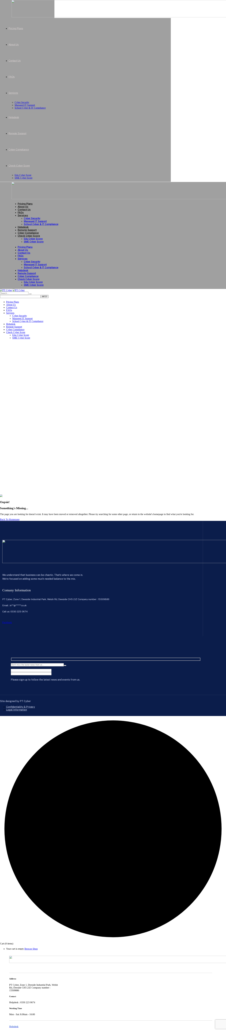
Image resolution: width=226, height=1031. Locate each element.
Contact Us (24, 209)
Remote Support (27, 230)
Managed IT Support (35, 221)
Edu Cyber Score (33, 238)
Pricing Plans (25, 203)
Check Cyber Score (29, 235)
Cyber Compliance (28, 232)
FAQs (21, 212)
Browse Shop (31, 948)
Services (23, 215)
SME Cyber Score (34, 241)
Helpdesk (23, 227)
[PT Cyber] (6, 290)
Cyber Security (32, 218)
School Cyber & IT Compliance (41, 224)
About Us (23, 206)
